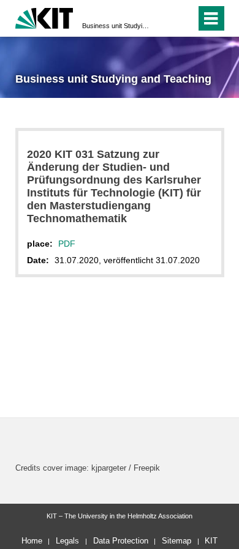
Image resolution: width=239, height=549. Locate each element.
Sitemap (176, 540)
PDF (66, 243)
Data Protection (120, 540)
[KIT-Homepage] (44, 17)
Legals (67, 540)
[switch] (164, 18)
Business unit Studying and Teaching (116, 25)
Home (31, 540)
